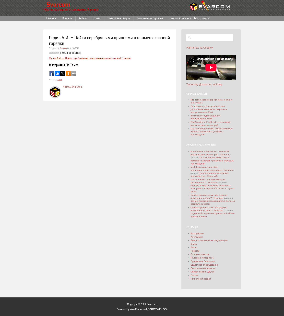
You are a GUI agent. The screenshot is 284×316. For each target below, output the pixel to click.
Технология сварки (118, 18)
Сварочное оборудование (204, 264)
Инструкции (196, 237)
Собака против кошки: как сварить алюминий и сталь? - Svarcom (208, 196)
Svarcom (63, 48)
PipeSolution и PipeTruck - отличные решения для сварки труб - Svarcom (209, 153)
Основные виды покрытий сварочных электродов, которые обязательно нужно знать (212, 188)
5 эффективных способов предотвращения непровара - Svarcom (211, 168)
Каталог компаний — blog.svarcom (189, 18)
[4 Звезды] (56, 53)
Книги (60, 80)
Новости (67, 18)
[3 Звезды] (54, 53)
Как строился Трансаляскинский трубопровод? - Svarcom (207, 181)
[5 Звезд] (58, 53)
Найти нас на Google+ (199, 47)
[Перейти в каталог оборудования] (211, 5)
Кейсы (83, 18)
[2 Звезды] (52, 53)
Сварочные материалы (202, 268)
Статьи (97, 18)
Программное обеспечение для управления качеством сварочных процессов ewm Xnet (208, 109)
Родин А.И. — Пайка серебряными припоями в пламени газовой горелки (89, 58)
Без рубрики (197, 233)
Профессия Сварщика (202, 261)
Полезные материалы (149, 18)
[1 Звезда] (50, 53)
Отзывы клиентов (199, 254)
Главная (51, 18)
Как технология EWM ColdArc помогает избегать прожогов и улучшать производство (211, 131)
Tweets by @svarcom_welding (204, 84)
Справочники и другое (202, 271)
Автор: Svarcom (72, 86)
